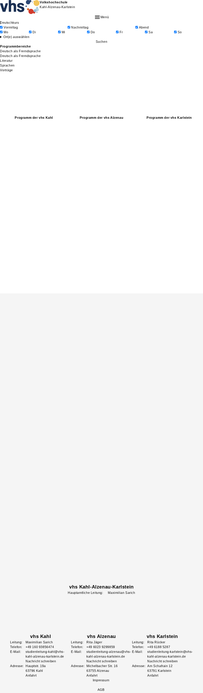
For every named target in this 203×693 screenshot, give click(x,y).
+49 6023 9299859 (100, 647)
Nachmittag (79, 27)
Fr (121, 32)
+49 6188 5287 (158, 647)
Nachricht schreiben (41, 661)
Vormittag (11, 27)
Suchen (101, 41)
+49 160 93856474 (40, 647)
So (180, 32)
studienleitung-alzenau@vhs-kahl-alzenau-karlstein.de (108, 654)
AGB (101, 689)
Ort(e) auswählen (16, 37)
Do (93, 32)
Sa (150, 32)
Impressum (101, 680)
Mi (63, 32)
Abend (144, 27)
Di (34, 32)
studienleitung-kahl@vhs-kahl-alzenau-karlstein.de (45, 654)
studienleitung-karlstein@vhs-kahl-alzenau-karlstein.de (169, 654)
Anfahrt (31, 675)
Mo (6, 32)
